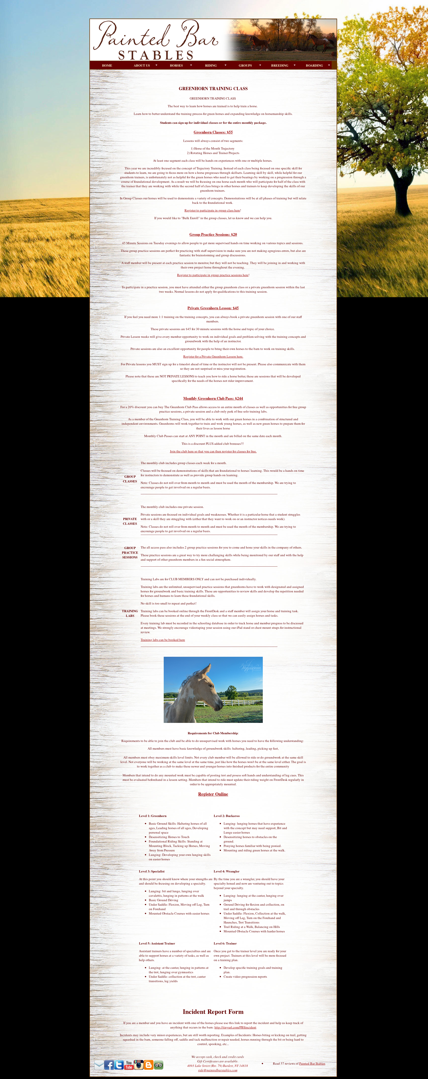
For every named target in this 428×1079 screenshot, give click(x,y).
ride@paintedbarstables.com (217, 1070)
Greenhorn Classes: (210, 132)
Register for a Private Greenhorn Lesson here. (213, 356)
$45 (235, 308)
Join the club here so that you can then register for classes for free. (213, 451)
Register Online (213, 794)
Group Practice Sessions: (209, 234)
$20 (233, 234)
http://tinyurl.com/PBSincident (235, 1027)
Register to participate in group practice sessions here (212, 275)
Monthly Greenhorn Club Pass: (208, 398)
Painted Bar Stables (312, 1063)
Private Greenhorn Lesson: (209, 308)
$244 (238, 398)
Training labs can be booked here (163, 639)
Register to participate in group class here (212, 210)
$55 (229, 132)
